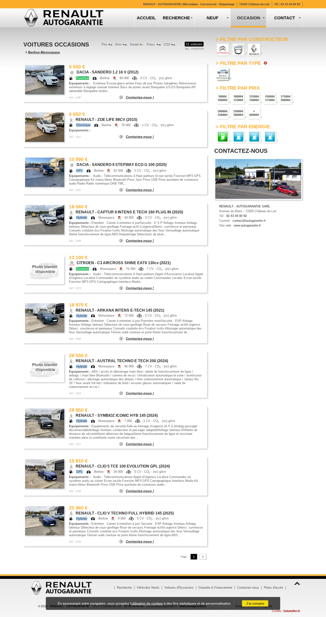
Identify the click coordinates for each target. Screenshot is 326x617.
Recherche (124, 587)
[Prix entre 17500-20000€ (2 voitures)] (286, 98)
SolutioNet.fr (291, 611)
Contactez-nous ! (140, 97)
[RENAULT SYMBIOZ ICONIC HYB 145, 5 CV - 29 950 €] (44, 423)
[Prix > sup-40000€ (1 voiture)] (254, 112)
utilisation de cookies (147, 603)
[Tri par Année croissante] (143, 44)
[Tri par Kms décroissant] (124, 44)
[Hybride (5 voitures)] (254, 136)
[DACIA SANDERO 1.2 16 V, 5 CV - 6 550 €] (44, 79)
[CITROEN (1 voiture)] (223, 49)
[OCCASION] (248, 17)
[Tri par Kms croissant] (126, 44)
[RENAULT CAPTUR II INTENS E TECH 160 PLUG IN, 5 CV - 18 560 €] (44, 219)
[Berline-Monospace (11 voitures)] (223, 73)
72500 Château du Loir (254, 4)
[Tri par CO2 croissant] (174, 44)
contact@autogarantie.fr (249, 220)
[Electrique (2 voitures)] (270, 136)
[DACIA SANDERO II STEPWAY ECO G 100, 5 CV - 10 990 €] (44, 172)
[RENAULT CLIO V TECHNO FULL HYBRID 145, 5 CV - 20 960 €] (44, 520)
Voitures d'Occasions (179, 587)
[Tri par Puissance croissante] (160, 44)
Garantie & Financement (215, 587)
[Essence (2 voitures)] (223, 136)
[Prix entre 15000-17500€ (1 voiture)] (270, 98)
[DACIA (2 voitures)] (238, 49)
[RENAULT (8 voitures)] (254, 49)
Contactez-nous (248, 587)
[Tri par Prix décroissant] (109, 44)
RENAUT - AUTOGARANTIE (189, 4)
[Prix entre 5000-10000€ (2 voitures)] (223, 98)
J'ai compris (255, 603)
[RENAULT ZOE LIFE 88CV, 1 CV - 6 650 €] (44, 127)
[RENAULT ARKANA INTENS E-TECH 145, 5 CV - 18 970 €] (44, 318)
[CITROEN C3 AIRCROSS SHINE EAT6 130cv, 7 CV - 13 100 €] (44, 270)
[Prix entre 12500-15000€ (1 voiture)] (254, 98)
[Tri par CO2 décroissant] (172, 44)
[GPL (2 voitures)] (238, 136)
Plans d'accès (273, 587)
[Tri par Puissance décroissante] (158, 44)
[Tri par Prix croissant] (111, 44)
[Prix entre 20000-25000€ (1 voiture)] (223, 112)
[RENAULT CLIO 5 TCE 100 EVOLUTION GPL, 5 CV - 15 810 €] (44, 473)
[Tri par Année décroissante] (141, 44)
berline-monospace (44, 52)
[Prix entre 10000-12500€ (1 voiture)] (238, 98)
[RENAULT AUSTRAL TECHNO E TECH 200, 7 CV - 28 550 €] (44, 368)
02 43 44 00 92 (290, 4)
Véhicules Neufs (148, 587)
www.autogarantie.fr (247, 225)
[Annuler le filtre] (264, 63)
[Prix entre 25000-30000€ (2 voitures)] (238, 112)
